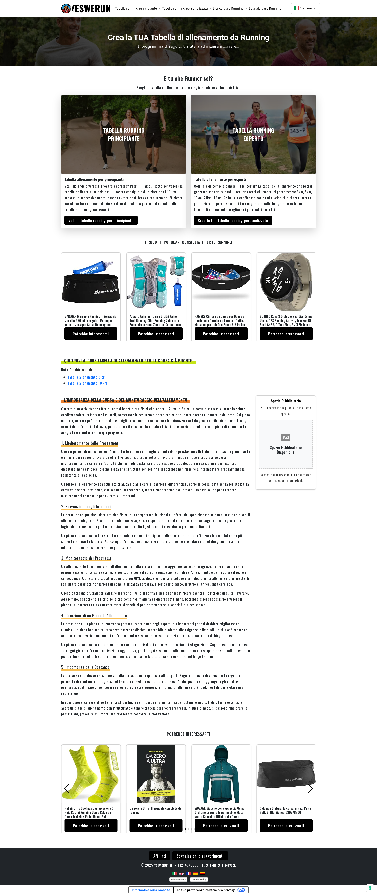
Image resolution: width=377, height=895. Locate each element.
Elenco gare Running (228, 8)
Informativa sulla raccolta (151, 890)
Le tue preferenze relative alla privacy (206, 890)
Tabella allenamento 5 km (87, 377)
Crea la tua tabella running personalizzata (233, 220)
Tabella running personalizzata (185, 8)
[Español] (195, 873)
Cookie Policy (199, 879)
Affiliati (159, 856)
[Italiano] (174, 873)
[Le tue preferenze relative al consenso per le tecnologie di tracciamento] (370, 888)
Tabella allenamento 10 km (87, 383)
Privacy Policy (178, 879)
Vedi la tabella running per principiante (101, 220)
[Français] (188, 873)
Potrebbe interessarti (91, 333)
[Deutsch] (202, 873)
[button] (182, 829)
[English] (181, 873)
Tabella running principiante (136, 8)
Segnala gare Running (265, 8)
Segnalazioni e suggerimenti (200, 856)
